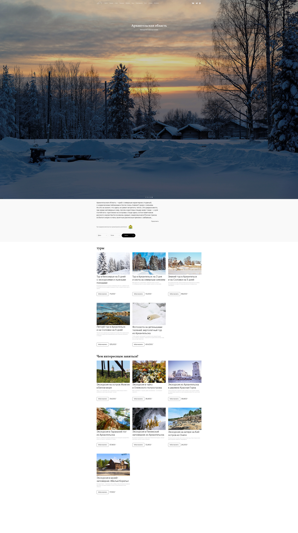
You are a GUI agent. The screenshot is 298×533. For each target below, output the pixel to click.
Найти (126, 235)
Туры (133, 3)
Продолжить (155, 221)
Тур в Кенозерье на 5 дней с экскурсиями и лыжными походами (111, 280)
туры (100, 248)
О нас (116, 3)
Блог (145, 3)
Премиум (122, 3)
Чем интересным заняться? (117, 356)
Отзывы (150, 3)
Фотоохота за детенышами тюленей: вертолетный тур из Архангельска (147, 330)
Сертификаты (139, 3)
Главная (111, 3)
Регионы (128, 3)
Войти (106, 3)
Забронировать (102, 294)
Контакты (156, 3)
